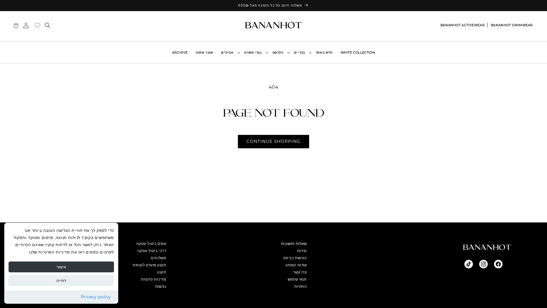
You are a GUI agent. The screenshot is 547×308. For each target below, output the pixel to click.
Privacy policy (96, 296)
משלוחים (158, 258)
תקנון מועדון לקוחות (149, 265)
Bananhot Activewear (462, 25)
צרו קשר (300, 272)
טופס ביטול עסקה (151, 243)
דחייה (61, 280)
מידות (302, 250)
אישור (61, 267)
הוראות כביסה (295, 258)
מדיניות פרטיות (153, 279)
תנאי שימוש (297, 279)
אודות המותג (296, 265)
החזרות (300, 286)
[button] (301, 52)
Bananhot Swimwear (512, 25)
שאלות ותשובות (294, 243)
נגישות (160, 286)
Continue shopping (273, 141)
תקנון (161, 272)
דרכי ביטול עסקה (151, 250)
